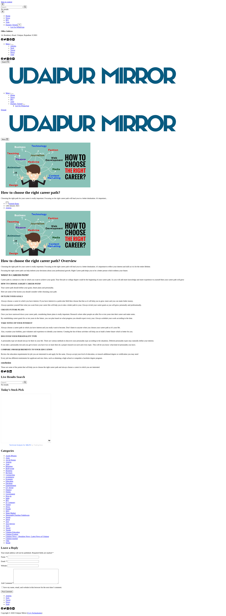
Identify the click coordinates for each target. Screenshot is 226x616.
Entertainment (11, 485)
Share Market (11, 513)
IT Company (10, 502)
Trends (8, 530)
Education (9, 481)
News (8, 507)
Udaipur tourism (12, 539)
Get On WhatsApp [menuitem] (17, 27)
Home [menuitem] (8, 16)
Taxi (7, 522)
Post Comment (7, 592)
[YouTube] (13, 40)
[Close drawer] (2, 11)
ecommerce (10, 477)
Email (4, 561)
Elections (9, 483)
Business (9, 471)
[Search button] (25, 7)
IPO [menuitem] (7, 20)
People (8, 509)
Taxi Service (10, 524)
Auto (7, 464)
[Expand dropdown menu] (12, 44)
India (7, 498)
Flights (8, 492)
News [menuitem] (8, 18)
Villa (7, 541)
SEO (7, 511)
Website (4, 566)
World (8, 543)
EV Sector (9, 488)
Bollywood (10, 469)
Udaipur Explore (12, 534)
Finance (9, 490)
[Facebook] (2, 40)
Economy (9, 479)
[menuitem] (19, 24)
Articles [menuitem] (13, 46)
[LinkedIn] (10, 372)
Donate (3, 110)
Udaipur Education (13, 532)
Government (10, 494)
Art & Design (11, 460)
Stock (8, 519)
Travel (8, 528)
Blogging (9, 466)
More (8, 44)
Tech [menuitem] (12, 48)
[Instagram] (8, 40)
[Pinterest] (10, 40)
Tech (7, 526)
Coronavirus (10, 475)
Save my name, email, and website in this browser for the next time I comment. (32, 587)
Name (4, 557)
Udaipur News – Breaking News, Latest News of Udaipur (27, 536)
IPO (7, 500)
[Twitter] (5, 40)
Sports (8, 517)
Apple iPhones (11, 456)
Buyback (9, 473)
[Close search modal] (2, 4)
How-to (8, 496)
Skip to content (6, 2)
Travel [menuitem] (12, 50)
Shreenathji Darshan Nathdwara (17, 515)
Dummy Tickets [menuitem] (12, 25)
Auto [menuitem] (7, 22)
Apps (8, 458)
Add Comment (7, 583)
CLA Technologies (35, 613)
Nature (8, 505)
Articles (8, 208)
